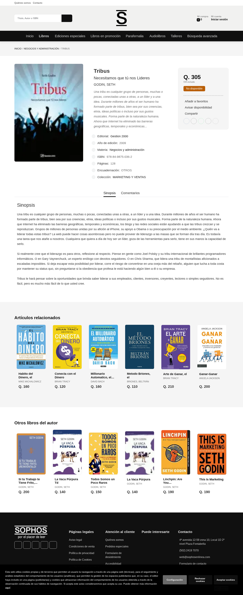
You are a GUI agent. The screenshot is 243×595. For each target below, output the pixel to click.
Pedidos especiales (116, 546)
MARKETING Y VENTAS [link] (129, 177)
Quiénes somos (22, 3)
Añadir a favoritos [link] (196, 101)
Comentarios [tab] (130, 193)
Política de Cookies (80, 559)
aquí (7, 587)
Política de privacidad (81, 553)
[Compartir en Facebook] (186, 121)
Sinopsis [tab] (109, 193)
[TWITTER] (27, 545)
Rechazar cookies (200, 579)
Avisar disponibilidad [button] (198, 107)
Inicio (17, 48)
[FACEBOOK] (18, 545)
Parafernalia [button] (134, 36)
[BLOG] (53, 545)
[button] (202, 18)
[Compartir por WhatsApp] (201, 121)
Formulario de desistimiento (113, 555)
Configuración (175, 579)
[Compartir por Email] (208, 121)
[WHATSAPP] (44, 545)
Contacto (37, 3)
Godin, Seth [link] (104, 84)
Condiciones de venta (82, 546)
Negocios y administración (41, 48)
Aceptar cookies (226, 579)
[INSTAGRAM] (35, 545)
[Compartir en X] (194, 121)
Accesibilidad (113, 563)
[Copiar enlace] (216, 121)
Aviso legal (75, 539)
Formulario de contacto (192, 563)
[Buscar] (66, 18)
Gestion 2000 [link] (119, 136)
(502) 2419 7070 (189, 550)
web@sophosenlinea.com (194, 557)
